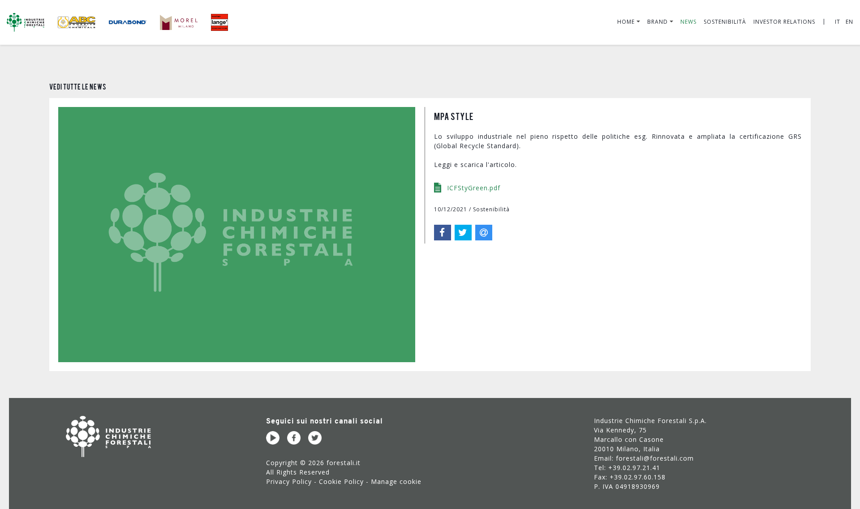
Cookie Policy (341, 481)
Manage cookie (396, 481)
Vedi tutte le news (78, 86)
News (688, 22)
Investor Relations (784, 22)
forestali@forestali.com (655, 458)
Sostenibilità (725, 22)
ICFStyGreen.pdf (472, 188)
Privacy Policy (289, 481)
